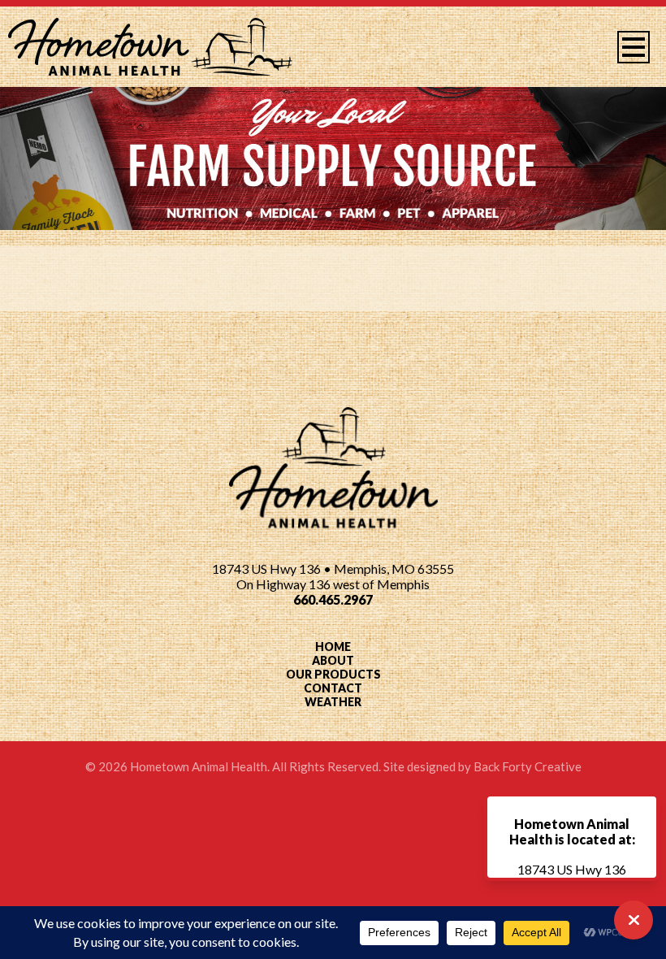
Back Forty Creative (528, 766)
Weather (333, 702)
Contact (333, 688)
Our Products (333, 674)
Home (333, 646)
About (333, 660)
